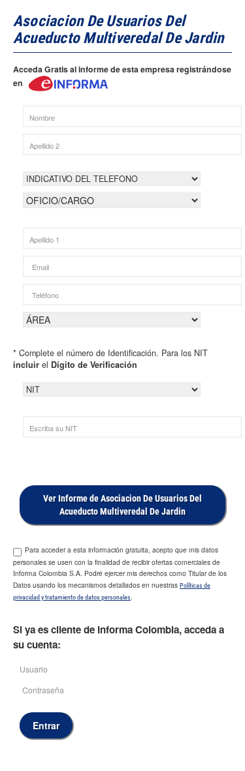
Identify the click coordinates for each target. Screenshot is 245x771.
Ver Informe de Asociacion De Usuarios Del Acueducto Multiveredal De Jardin (122, 505)
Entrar (46, 725)
